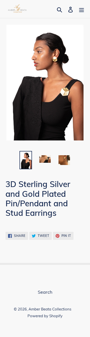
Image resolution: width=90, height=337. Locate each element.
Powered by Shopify (45, 315)
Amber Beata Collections (49, 309)
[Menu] (81, 9)
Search (45, 292)
